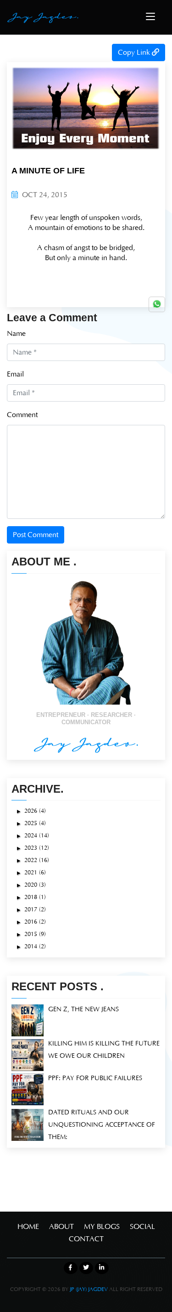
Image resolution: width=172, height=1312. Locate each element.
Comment (22, 415)
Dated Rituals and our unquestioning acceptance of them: (101, 1125)
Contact (86, 1239)
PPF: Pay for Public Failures (95, 1078)
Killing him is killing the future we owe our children (104, 1050)
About (61, 1227)
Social (142, 1227)
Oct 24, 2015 (43, 195)
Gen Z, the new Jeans (83, 1009)
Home (28, 1227)
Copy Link (135, 52)
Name (16, 333)
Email (15, 374)
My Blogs (102, 1227)
